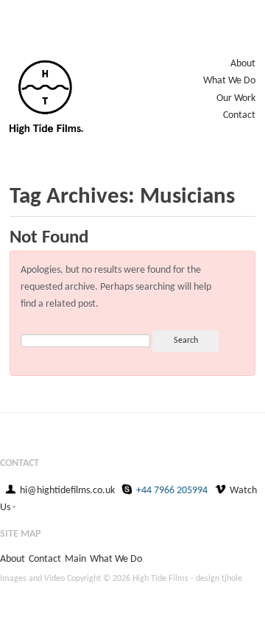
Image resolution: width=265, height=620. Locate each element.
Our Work (235, 98)
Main (75, 559)
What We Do (229, 81)
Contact (239, 115)
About (242, 64)
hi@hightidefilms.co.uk (67, 490)
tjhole (232, 578)
